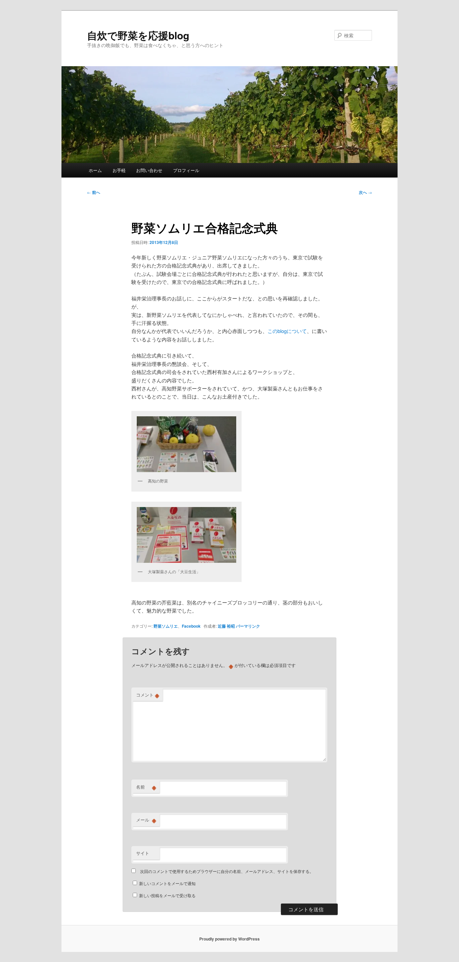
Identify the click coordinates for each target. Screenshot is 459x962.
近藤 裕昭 (226, 626)
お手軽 (119, 170)
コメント (147, 694)
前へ (93, 192)
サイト (142, 853)
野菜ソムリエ (166, 626)
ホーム (95, 170)
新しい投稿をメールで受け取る (167, 895)
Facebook (191, 626)
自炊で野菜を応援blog (138, 35)
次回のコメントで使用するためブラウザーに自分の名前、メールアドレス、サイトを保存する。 (227, 871)
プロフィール (186, 170)
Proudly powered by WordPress (229, 939)
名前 (146, 787)
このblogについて (287, 330)
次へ (365, 192)
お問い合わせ (149, 170)
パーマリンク (248, 626)
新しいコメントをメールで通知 (167, 883)
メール (146, 819)
